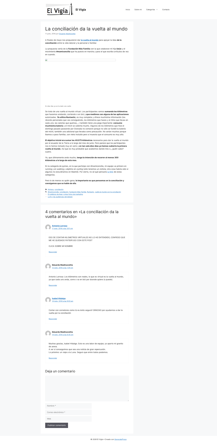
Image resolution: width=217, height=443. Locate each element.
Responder (53, 252)
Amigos (51, 189)
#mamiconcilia (53, 192)
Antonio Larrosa (59, 226)
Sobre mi (138, 9)
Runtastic (90, 192)
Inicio (128, 9)
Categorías (150, 9)
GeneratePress (120, 439)
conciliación (59, 189)
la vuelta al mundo (89, 40)
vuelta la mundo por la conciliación (108, 192)
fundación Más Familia (77, 192)
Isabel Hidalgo (59, 298)
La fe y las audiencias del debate (60, 197)
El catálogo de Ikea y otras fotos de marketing (65, 194)
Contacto (166, 9)
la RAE (110, 172)
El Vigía (81, 9)
